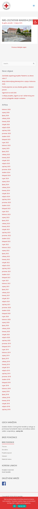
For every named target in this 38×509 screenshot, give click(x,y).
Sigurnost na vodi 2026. (9, 93)
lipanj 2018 (5, 394)
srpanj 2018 (5, 391)
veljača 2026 (6, 127)
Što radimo (5, 449)
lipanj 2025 (5, 151)
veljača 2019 (6, 370)
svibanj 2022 (6, 256)
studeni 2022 (6, 238)
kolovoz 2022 (6, 247)
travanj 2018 (6, 400)
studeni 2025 (6, 136)
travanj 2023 (6, 226)
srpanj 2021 (5, 286)
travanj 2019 (6, 364)
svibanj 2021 (6, 292)
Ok (14, 506)
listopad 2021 (6, 277)
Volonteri (4, 456)
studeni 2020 (6, 310)
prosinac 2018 (6, 376)
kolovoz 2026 (6, 109)
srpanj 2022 (5, 250)
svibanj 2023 (6, 223)
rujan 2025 (5, 142)
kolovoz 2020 (6, 319)
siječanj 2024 (6, 199)
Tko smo (4, 446)
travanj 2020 (6, 331)
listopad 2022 (6, 241)
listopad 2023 (6, 208)
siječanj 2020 (6, 340)
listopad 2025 (6, 139)
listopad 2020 (6, 313)
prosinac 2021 (6, 271)
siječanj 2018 (6, 409)
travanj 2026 (6, 121)
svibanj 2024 (6, 187)
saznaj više (19, 431)
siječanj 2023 (6, 232)
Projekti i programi (7, 453)
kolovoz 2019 (6, 352)
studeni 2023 (6, 205)
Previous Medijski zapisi (19, 47)
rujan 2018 (5, 385)
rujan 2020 (5, 316)
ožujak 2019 (6, 367)
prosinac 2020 (6, 307)
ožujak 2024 (6, 193)
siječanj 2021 (6, 304)
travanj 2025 (6, 157)
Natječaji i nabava (6, 459)
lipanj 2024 (5, 184)
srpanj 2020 (5, 322)
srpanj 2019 (5, 355)
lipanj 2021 (5, 289)
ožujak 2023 (6, 229)
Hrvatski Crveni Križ (8, 470)
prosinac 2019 (6, 343)
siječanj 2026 (6, 130)
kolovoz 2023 (6, 214)
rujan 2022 (5, 244)
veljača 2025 (6, 163)
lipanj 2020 (5, 325)
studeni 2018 (6, 379)
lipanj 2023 (5, 220)
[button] (35, 22)
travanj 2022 (6, 259)
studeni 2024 (6, 172)
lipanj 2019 (5, 358)
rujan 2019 (5, 349)
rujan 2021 (5, 280)
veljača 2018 (6, 406)
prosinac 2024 (6, 169)
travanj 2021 (6, 295)
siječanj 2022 (6, 268)
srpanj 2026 (5, 112)
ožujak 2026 (6, 124)
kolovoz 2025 (6, 145)
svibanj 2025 (6, 154)
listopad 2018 (6, 382)
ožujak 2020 (6, 334)
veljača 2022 (6, 265)
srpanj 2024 (5, 181)
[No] (36, 503)
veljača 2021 (6, 301)
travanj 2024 (6, 190)
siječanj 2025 (6, 166)
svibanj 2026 (6, 118)
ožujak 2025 (6, 160)
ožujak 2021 (6, 298)
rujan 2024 (5, 178)
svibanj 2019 (6, 361)
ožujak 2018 (6, 403)
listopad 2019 (6, 346)
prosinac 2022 (6, 235)
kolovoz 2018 (6, 388)
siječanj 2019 (6, 373)
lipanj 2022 (5, 253)
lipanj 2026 (5, 115)
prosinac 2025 (6, 133)
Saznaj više (21, 506)
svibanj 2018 (6, 397)
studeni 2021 (6, 274)
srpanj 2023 (5, 217)
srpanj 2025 (5, 148)
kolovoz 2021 (6, 283)
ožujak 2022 (6, 262)
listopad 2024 (6, 175)
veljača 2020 (6, 337)
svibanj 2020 (6, 328)
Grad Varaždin (6, 472)
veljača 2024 (6, 196)
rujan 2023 (5, 211)
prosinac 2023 (6, 202)
